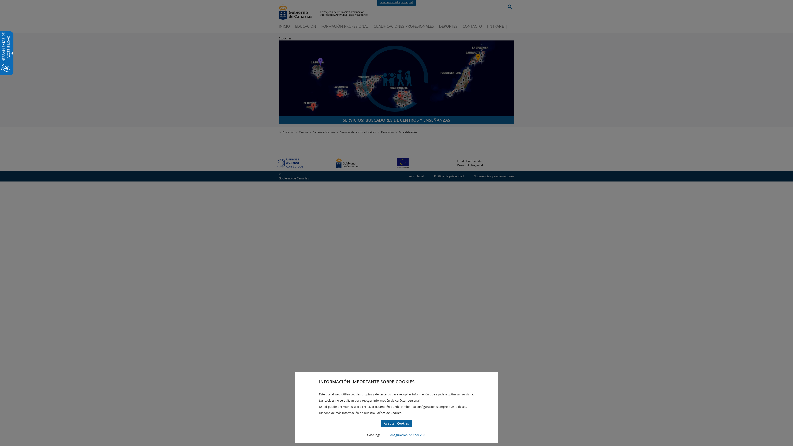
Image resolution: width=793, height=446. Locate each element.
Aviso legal (374, 435)
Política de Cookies (388, 413)
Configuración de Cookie (405, 435)
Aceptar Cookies (396, 423)
